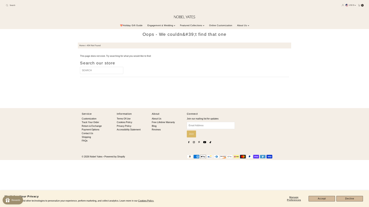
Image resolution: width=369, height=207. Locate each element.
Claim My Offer (160, 127)
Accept (322, 198)
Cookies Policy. (146, 201)
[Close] (229, 76)
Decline (349, 198)
